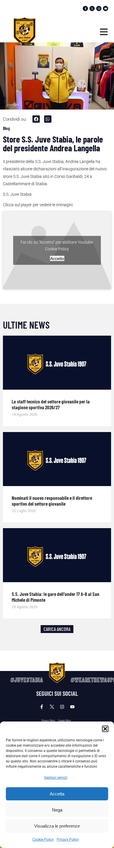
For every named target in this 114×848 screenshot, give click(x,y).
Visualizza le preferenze (57, 825)
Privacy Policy (68, 839)
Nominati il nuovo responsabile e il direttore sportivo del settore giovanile (52, 501)
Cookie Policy (43, 839)
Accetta (57, 793)
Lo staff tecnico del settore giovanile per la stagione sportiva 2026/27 (51, 404)
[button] (105, 729)
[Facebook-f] (85, 8)
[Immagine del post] (57, 363)
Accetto (57, 258)
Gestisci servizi (55, 778)
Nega (57, 809)
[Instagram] (98, 8)
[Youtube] (105, 8)
